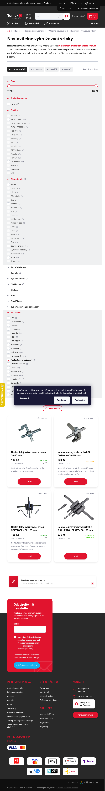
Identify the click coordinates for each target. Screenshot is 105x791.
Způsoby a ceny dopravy (49, 700)
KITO (14, 142)
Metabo (15, 146)
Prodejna (47, 3)
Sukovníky (16, 383)
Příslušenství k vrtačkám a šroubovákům (77, 46)
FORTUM (16, 131)
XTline (15, 173)
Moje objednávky (46, 718)
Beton (14, 184)
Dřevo (14, 192)
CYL (14, 318)
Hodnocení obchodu (15, 712)
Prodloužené (17, 371)
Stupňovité (17, 379)
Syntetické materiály (20, 250)
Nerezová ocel (18, 223)
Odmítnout (61, 400)
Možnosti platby (46, 696)
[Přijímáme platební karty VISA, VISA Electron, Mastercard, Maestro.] (34, 761)
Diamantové (17, 322)
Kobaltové (16, 348)
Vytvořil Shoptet (71, 782)
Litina (14, 215)
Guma (15, 200)
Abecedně (66, 69)
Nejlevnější (36, 69)
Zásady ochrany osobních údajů (20, 721)
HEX (14, 337)
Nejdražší (52, 69)
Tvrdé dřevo (17, 254)
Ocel (14, 227)
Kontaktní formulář (85, 715)
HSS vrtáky (17, 341)
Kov (14, 211)
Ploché (15, 368)
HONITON (16, 135)
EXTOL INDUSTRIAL (20, 123)
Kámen (15, 204)
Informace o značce (33, 3)
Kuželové (16, 352)
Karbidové (16, 345)
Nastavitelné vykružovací (22, 360)
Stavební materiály (19, 246)
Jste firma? (44, 692)
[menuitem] (14, 24)
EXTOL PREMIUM (19, 127)
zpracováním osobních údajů (27, 657)
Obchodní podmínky (15, 3)
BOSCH (15, 116)
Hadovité (16, 333)
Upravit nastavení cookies (67, 788)
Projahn (15, 154)
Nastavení (24, 398)
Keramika (16, 208)
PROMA (15, 158)
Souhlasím (80, 400)
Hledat (59, 16)
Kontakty (11, 700)
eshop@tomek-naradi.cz (84, 690)
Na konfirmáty (18, 356)
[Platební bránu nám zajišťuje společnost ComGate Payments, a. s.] (17, 761)
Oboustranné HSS (19, 364)
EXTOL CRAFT (18, 119)
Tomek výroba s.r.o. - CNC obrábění (17, 726)
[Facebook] (66, 16)
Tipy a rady (11, 708)
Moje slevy (44, 726)
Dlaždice (15, 188)
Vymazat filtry (54, 408)
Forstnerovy (17, 329)
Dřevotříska (17, 196)
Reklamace (44, 688)
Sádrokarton (17, 238)
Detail (29, 481)
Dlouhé (15, 325)
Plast (14, 231)
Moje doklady (45, 722)
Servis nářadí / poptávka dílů (18, 717)
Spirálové (16, 375)
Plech (14, 234)
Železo (15, 261)
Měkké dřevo (17, 219)
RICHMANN (17, 162)
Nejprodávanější (17, 69)
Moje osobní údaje (47, 714)
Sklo (14, 242)
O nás (9, 704)
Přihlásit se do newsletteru (26, 665)
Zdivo (14, 257)
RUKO (14, 165)
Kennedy (16, 139)
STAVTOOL (16, 169)
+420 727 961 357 (85, 696)
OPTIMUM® (17, 150)
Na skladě (16, 104)
